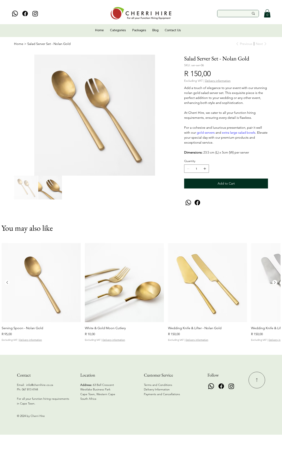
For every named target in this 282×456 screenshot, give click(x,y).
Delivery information (30, 339)
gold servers (206, 132)
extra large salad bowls (238, 132)
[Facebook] (25, 13)
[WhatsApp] (188, 202)
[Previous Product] (7, 282)
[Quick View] (41, 282)
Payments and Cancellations (162, 394)
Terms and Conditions (158, 385)
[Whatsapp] (15, 13)
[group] (140, 292)
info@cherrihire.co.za (39, 385)
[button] (267, 13)
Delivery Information (157, 389)
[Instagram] (35, 13)
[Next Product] (274, 282)
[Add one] (205, 168)
